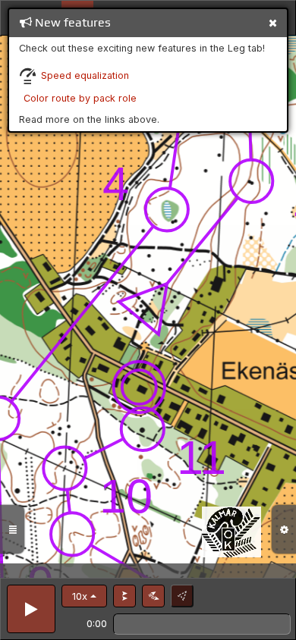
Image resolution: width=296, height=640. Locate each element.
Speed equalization (85, 75)
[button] (84, 596)
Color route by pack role (80, 98)
